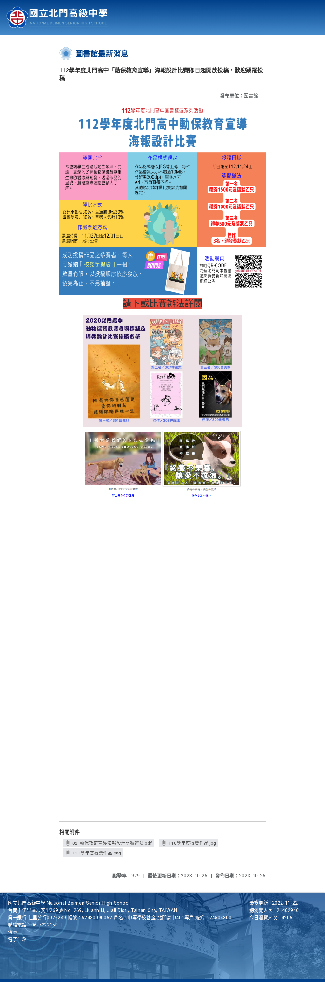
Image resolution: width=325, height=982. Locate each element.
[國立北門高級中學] (57, 17)
